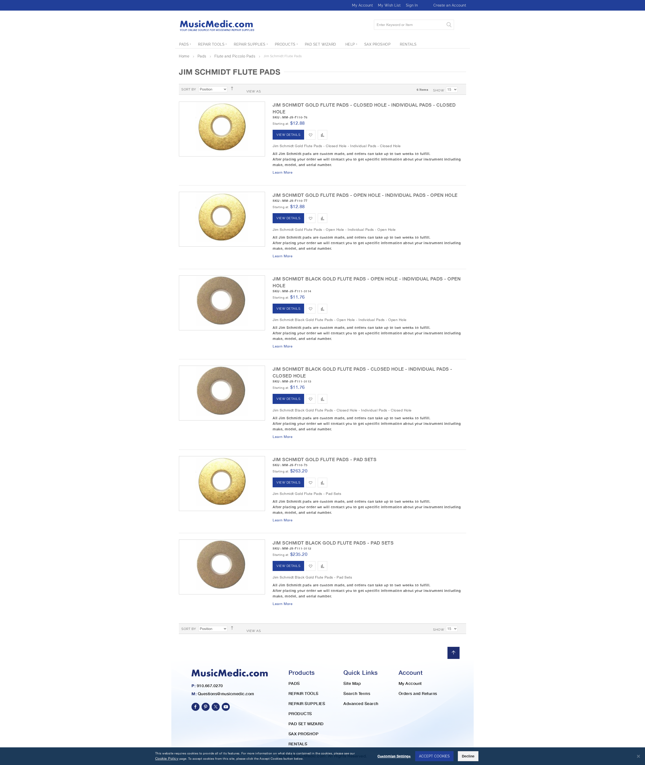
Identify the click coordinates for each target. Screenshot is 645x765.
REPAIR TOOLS (303, 693)
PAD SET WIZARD (306, 723)
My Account (362, 5)
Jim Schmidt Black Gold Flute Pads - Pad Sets (333, 543)
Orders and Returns (418, 693)
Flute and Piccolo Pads (235, 56)
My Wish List (389, 5)
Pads (203, 56)
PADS (294, 683)
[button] (310, 135)
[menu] (322, 44)
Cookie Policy (167, 758)
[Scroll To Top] (453, 653)
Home (184, 56)
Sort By (188, 89)
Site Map (352, 683)
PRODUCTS (300, 713)
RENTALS (297, 743)
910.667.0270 (210, 685)
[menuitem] (184, 44)
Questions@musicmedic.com (226, 693)
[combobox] (414, 25)
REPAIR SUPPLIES (306, 703)
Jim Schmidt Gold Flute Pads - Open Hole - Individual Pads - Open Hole (365, 195)
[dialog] (322, 756)
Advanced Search (360, 703)
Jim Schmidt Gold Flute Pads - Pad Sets (324, 459)
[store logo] (216, 25)
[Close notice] (638, 756)
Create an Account (449, 5)
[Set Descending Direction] (233, 88)
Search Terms (356, 693)
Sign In (412, 5)
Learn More (283, 172)
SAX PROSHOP (303, 733)
